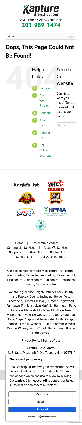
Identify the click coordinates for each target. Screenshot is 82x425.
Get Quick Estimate (45, 150)
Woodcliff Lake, (41, 324)
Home (19, 243)
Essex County (64, 292)
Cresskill (39, 301)
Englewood (66, 301)
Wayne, (23, 328)
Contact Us (57, 252)
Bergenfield (61, 296)
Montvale (57, 310)
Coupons (45, 113)
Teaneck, (13, 324)
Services (45, 88)
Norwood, (38, 315)
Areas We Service (55, 247)
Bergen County (44, 292)
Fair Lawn (13, 305)
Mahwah (30, 310)
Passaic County (28, 296)
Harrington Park (64, 305)
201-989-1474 (41, 25)
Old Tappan (53, 315)
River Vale (47, 319)
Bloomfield (15, 301)
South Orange (64, 319)
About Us (35, 252)
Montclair (43, 310)
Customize (42, 394)
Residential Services (45, 243)
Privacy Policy (31, 340)
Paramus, (69, 315)
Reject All (42, 401)
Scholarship (24, 257)
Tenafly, (25, 324)
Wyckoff (34, 328)
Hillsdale (17, 310)
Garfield (47, 305)
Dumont (52, 301)
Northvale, (24, 315)
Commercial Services (21, 247)
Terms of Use (51, 340)
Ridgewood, (31, 319)
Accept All (42, 409)
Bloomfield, (60, 324)
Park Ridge (15, 319)
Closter (28, 301)
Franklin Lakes (31, 305)
